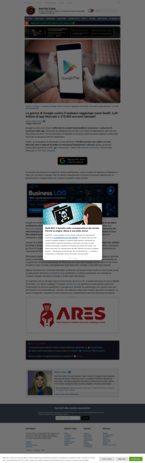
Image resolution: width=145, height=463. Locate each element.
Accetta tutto (136, 459)
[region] (72, 458)
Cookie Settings (107, 459)
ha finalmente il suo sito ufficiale (66, 238)
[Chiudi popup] (99, 205)
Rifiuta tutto (121, 459)
